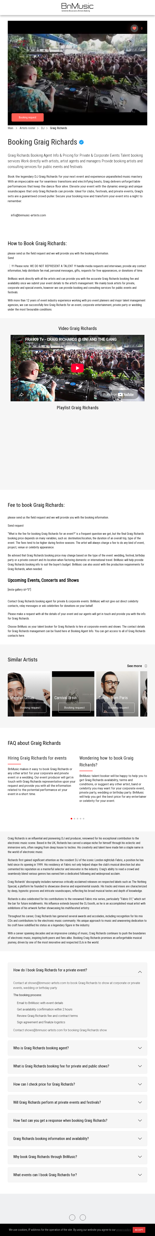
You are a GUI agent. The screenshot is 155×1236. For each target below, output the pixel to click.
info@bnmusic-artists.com (28, 215)
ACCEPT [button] (139, 1229)
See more (135, 666)
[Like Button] (134, 28)
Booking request (30, 707)
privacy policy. (123, 1229)
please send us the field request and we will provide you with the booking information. (58, 256)
